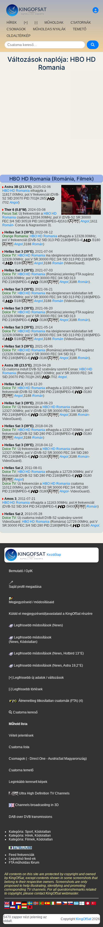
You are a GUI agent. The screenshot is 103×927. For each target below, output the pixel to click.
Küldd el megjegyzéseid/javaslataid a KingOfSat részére (51, 614)
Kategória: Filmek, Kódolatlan (31, 839)
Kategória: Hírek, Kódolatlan (30, 835)
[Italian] (53, 903)
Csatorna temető (21, 770)
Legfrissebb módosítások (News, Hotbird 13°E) (48, 653)
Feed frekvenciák (21, 855)
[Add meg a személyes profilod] (96, 10)
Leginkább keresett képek (28, 782)
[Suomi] (81, 903)
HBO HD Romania (16, 191)
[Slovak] (70, 903)
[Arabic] (87, 903)
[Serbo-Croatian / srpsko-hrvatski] (12, 907)
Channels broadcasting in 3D (36, 805)
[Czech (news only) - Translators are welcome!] (64, 903)
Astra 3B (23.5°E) (18, 187)
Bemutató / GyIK (21, 571)
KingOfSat (83, 919)
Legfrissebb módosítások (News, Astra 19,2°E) (48, 665)
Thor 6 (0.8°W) (15, 210)
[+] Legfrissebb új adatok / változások (36, 678)
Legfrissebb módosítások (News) (38, 625)
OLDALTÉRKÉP (18, 36)
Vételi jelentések (21, 735)
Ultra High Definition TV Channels (43, 793)
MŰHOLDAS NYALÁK (49, 29)
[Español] (47, 903)
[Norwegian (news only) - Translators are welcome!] (35, 903)
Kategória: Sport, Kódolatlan (30, 832)
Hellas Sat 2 (13, 384)
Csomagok (17, 759)
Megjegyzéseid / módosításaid (31, 602)
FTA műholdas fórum (24, 862)
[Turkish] (93, 903)
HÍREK (12, 23)
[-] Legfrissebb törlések (26, 689)
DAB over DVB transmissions (30, 817)
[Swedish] (29, 903)
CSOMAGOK (16, 29)
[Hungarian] (24, 907)
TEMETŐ (79, 29)
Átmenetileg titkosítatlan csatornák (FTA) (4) (50, 701)
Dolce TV (9, 255)
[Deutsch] (24, 903)
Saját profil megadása (25, 587)
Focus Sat (9, 213)
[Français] (12, 903)
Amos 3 (10, 499)
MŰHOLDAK (53, 23)
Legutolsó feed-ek (22, 859)
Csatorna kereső (25, 712)
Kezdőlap (53, 555)
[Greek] (76, 903)
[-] (36, 23)
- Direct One (37, 759)
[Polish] (58, 903)
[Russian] (6, 907)
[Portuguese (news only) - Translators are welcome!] (41, 903)
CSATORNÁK (81, 23)
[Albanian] (29, 907)
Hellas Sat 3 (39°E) (19, 232)
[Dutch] (18, 903)
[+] (25, 23)
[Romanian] (18, 907)
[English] (6, 903)
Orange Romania (15, 236)
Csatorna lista (19, 747)
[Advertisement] (51, 123)
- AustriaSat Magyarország (66, 759)
